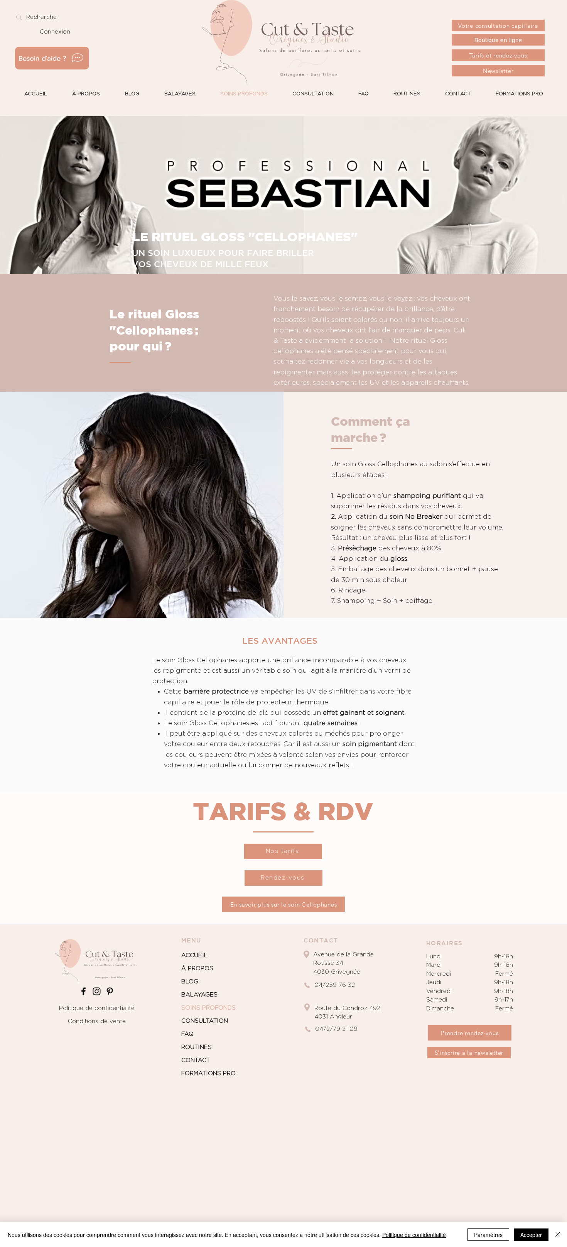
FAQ (187, 1034)
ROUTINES (196, 1047)
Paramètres (488, 1235)
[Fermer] (557, 1234)
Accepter (531, 1235)
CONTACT (195, 1060)
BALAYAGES (199, 995)
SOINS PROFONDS (208, 1008)
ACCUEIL (194, 955)
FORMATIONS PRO (208, 1073)
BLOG (189, 982)
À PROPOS (197, 968)
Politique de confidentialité (97, 1008)
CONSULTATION (204, 1021)
